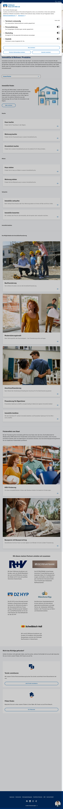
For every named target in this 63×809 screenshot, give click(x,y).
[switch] (58, 27)
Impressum (21, 15)
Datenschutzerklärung (9, 15)
